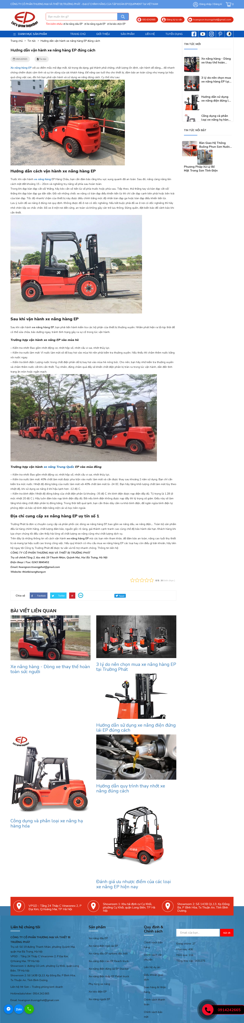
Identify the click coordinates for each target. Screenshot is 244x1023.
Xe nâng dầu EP (74, 24)
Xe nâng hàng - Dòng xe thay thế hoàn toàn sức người (50, 669)
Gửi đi (226, 932)
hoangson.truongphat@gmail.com (38, 1000)
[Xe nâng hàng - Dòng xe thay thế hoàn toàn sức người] (191, 59)
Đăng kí (218, 4)
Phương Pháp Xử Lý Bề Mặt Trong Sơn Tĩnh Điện (201, 168)
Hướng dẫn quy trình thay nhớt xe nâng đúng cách (130, 788)
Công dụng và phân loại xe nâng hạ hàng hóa (46, 823)
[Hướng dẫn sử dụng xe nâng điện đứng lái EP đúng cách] (191, 97)
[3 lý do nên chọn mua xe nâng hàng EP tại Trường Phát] (191, 78)
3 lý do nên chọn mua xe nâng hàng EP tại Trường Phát (136, 666)
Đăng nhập (205, 4)
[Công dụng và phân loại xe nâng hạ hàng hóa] (191, 116)
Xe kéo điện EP (117, 24)
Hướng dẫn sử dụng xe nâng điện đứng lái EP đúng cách (136, 727)
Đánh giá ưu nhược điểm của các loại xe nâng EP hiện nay (133, 884)
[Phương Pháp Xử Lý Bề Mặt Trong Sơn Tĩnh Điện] (205, 152)
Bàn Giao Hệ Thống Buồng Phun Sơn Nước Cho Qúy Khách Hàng (214, 146)
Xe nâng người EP (95, 24)
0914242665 (229, 1010)
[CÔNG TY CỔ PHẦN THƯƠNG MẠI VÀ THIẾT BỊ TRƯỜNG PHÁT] (24, 19)
